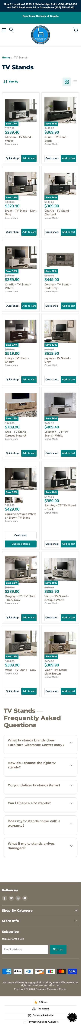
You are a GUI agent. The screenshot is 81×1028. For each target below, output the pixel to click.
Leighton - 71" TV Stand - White (56, 433)
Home (6, 57)
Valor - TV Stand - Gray (20, 670)
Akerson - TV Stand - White (19, 139)
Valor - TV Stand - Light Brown (56, 671)
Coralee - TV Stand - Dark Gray (58, 286)
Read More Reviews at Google (41, 16)
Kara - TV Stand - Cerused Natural (16, 433)
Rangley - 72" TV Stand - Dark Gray (20, 598)
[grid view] (67, 82)
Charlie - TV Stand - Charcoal (57, 212)
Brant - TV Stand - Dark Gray (20, 212)
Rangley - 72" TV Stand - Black (60, 507)
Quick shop (12, 158)
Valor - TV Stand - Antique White (56, 598)
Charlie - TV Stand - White (18, 286)
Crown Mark (11, 144)
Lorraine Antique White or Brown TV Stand (20, 516)
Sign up (58, 949)
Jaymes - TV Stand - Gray (57, 360)
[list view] (75, 82)
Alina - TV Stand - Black (56, 139)
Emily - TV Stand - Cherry (17, 360)
